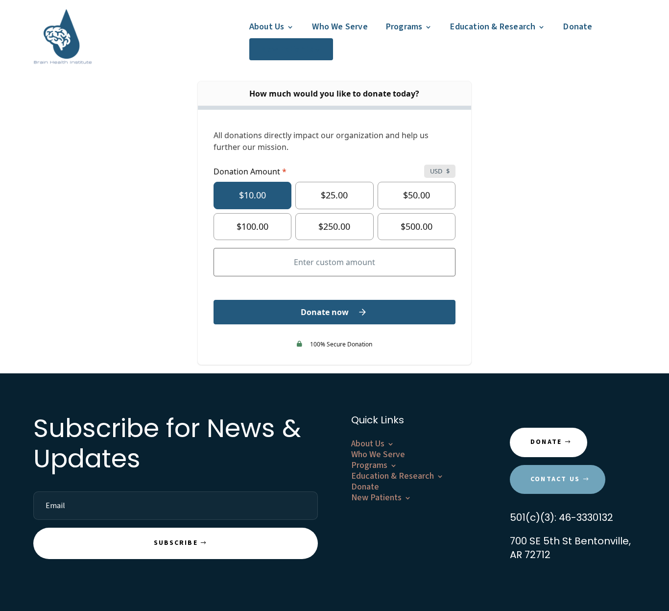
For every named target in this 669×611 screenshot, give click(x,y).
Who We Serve (339, 27)
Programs (404, 27)
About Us (267, 27)
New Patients (287, 49)
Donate (577, 27)
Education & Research (492, 27)
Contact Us (555, 479)
